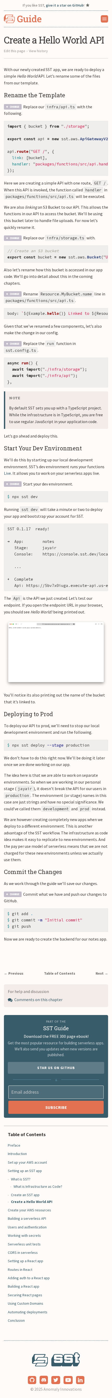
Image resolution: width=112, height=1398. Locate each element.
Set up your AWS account (27, 1162)
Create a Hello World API (31, 1201)
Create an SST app (25, 1194)
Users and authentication (27, 1227)
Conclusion (16, 1320)
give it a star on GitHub (65, 5)
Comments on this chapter (38, 999)
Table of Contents (59, 973)
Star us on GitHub (56, 1067)
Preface (14, 1145)
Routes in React (20, 1269)
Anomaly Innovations (62, 1389)
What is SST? (20, 1179)
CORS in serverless (23, 1252)
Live (7, 473)
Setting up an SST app (25, 1170)
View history (38, 50)
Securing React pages (25, 1295)
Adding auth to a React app (29, 1278)
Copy (100, 126)
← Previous (13, 973)
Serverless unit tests (24, 1244)
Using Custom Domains (25, 1303)
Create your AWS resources (29, 1210)
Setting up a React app (25, 1261)
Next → (102, 973)
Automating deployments (27, 1312)
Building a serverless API (27, 1218)
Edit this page (14, 50)
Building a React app (23, 1286)
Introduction (17, 1153)
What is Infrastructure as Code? (38, 1186)
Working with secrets (24, 1235)
